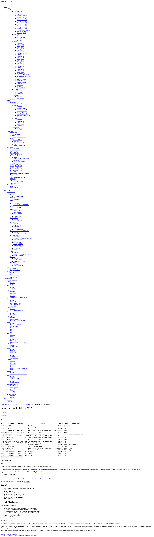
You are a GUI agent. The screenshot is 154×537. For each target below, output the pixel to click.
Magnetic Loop (14, 187)
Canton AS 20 (17, 212)
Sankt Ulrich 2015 (21, 82)
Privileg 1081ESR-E (15, 369)
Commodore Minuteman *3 (17, 310)
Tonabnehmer (13, 249)
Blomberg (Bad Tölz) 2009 (23, 30)
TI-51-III (12, 392)
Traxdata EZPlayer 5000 (16, 181)
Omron (9, 359)
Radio (5, 7)
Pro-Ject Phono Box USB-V (20, 234)
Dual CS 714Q (17, 228)
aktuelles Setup (11, 192)
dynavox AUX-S (17, 220)
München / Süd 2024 (22, 27)
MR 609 (12, 397)
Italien (15, 41)
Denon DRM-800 (18, 245)
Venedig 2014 (20, 59)
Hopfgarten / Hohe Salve (19, 137)
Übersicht (19, 14)
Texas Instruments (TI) (13, 384)
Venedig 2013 (20, 57)
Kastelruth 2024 (21, 88)
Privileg (9, 365)
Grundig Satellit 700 (15, 155)
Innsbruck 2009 (21, 37)
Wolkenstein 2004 (21, 73)
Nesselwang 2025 (21, 33)
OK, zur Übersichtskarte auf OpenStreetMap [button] (12, 481)
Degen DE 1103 (14, 153)
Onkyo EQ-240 (17, 199)
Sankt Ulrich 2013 (21, 80)
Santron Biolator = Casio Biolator (18, 374)
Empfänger (10, 147)
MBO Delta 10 (14, 352)
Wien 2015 (19, 38)
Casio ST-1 (13, 306)
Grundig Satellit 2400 (15, 163)
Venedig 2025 (20, 70)
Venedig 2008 (20, 50)
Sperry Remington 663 (16, 382)
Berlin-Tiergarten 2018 (22, 114)
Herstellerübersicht (12, 280)
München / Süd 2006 (22, 21)
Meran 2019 (20, 83)
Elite (8, 312)
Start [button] (5, 5)
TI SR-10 (12, 388)
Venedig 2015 (20, 60)
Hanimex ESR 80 (14, 319)
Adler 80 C (13, 284)
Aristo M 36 (13, 288)
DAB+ (9, 101)
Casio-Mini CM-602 (15, 303)
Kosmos (9, 333)
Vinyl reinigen (13, 268)
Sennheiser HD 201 (18, 207)
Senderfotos (10, 131)
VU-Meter (13, 262)
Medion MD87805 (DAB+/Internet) (22, 254)
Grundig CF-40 (17, 242)
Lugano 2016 (20, 93)
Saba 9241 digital (17, 239)
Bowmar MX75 (14, 293)
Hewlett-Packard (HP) (12, 326)
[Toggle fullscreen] (4, 412)
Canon (8, 294)
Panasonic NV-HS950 (19, 275)
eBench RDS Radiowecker (17, 154)
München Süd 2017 (22, 108)
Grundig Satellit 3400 (15, 164)
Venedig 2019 (20, 66)
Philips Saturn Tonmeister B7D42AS (19, 173)
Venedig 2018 (20, 64)
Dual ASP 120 (17, 225)
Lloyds (9, 343)
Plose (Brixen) (17, 144)
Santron (9, 371)
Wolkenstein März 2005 (23, 75)
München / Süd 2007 (22, 23)
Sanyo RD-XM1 (17, 248)
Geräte (8, 193)
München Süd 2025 (22, 111)
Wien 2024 (19, 40)
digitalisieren (13, 277)
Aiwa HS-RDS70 (14, 148)
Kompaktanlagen (14, 203)
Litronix (9, 338)
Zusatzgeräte (10, 184)
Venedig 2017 (20, 63)
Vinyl (8, 267)
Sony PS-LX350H (18, 229)
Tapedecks (13, 241)
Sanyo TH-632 (14, 174)
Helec (8, 322)
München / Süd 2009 (22, 25)
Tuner (11, 251)
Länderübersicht (17, 11)
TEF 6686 (12, 179)
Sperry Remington (11, 379)
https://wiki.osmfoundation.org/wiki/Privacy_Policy (45, 478)
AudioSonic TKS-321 (15, 150)
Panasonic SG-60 (17, 236)
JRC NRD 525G (14, 171)
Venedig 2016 (20, 62)
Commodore (10, 307)
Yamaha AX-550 (17, 260)
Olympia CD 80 (14, 358)
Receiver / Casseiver (15, 235)
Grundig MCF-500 (18, 244)
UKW (8, 8)
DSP (11, 200)
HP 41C (12, 332)
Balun (11, 186)
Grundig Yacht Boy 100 (16, 166)
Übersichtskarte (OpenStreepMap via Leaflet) (11, 457)
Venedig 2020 (20, 67)
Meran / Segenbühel (18, 142)
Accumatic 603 (14, 346)
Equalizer (12, 197)
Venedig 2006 (20, 47)
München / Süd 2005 (22, 20)
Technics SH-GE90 (18, 202)
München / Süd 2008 (22, 24)
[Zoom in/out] (6, 412)
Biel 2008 (19, 92)
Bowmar (9, 290)
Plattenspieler (13, 222)
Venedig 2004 (20, 44)
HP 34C (12, 330)
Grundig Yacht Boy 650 (16, 167)
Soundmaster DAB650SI (16, 176)
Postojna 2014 (20, 98)
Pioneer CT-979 (17, 247)
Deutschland (16, 12)
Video (8, 271)
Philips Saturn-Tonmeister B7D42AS (22, 238)
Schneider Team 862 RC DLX (21, 205)
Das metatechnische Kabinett (8, 1)
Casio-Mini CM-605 (15, 304)
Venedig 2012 (20, 56)
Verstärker (12, 257)
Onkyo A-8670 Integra (19, 261)
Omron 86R (13, 362)
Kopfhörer (13, 206)
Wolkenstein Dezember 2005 (24, 76)
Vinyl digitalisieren (15, 270)
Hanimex (9, 316)
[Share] (3, 412)
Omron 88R (13, 364)
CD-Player (13, 194)
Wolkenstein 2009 (21, 77)
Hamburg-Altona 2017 (22, 112)
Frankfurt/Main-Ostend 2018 (24, 115)
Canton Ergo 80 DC (18, 213)
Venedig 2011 (20, 54)
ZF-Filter (12, 99)
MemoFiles (16, 160)
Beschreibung (16, 157)
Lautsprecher (13, 209)
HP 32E (12, 329)
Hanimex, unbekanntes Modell (18, 320)
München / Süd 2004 (22, 18)
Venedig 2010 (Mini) (22, 53)
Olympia (9, 353)
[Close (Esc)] (1, 412)
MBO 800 (12, 351)
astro (11, 336)
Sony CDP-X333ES (18, 196)
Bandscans (13, 10)
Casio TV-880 (13, 151)
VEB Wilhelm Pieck (12, 394)
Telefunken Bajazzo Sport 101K (18, 177)
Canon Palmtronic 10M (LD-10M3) (19, 297)
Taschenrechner (8, 278)
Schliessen (26, 481)
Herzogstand (16, 134)
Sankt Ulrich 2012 (21, 79)
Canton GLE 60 (17, 215)
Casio (8, 299)
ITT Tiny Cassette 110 (16, 170)
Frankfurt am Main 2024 (23, 31)
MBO (8, 348)
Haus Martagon (37, 523)
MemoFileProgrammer (19, 161)
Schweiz (15, 89)
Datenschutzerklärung (12, 534)
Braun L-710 (16, 210)
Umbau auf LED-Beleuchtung (21, 158)
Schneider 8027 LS (18, 216)
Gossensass (16, 141)
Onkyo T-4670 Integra (19, 255)
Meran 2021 (20, 85)
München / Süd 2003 (22, 17)
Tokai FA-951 (13, 180)
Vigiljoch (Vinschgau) (19, 145)
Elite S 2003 (13, 314)
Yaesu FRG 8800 (14, 183)
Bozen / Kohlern (17, 140)
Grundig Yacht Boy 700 (16, 168)
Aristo (8, 286)
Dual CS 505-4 (17, 226)
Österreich (16, 34)
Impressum (3, 534)
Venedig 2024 (20, 69)
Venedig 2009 (20, 51)
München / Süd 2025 (22, 28)
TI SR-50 (12, 391)
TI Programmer (14, 387)
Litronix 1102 (13, 340)
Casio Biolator (14, 301)
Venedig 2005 (20, 46)
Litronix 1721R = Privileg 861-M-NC (19, 342)
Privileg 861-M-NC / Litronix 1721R (19, 368)
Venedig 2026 (20, 72)
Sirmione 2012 (20, 86)
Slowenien (16, 95)
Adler (8, 281)
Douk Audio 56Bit (18, 265)
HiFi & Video (7, 190)
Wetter (5, 398)
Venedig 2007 (20, 49)
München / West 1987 (22, 15)
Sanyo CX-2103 (14, 378)
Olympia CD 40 (14, 356)
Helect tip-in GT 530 (15, 325)
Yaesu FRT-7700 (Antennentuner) (19, 189)
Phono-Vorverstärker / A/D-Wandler (19, 231)
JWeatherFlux (10, 401)
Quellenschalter (14, 218)
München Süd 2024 (22, 109)
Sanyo (8, 375)
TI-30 (11, 390)
